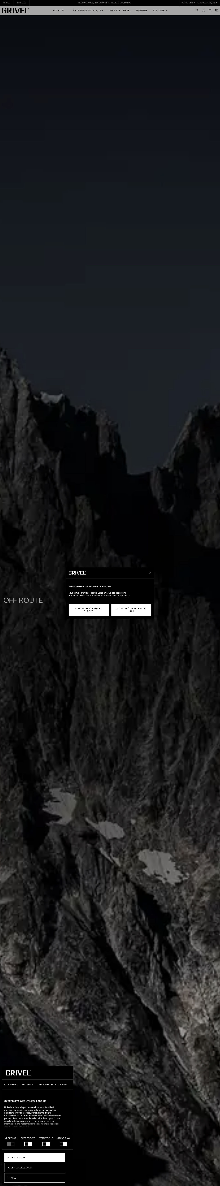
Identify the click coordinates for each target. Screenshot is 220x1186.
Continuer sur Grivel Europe (88, 610)
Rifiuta (12, 1178)
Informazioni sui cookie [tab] (52, 1084)
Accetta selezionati (20, 1167)
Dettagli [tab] (27, 1084)
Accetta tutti (16, 1157)
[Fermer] (150, 573)
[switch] (28, 1144)
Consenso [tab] (10, 1084)
